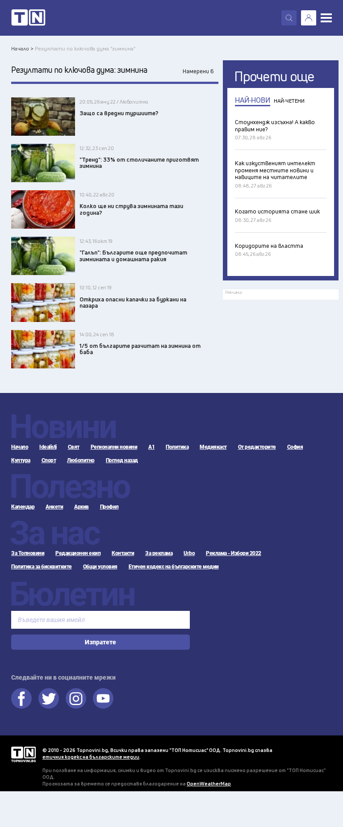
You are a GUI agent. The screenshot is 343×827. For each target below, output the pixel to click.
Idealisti (48, 447)
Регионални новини (114, 447)
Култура (20, 460)
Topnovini (23, 754)
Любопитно (81, 460)
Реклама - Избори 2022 (233, 553)
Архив (81, 507)
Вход (308, 17)
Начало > (22, 48)
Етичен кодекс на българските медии (174, 567)
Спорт (49, 460)
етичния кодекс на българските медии (90, 756)
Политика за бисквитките (41, 567)
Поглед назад (122, 460)
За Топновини (27, 553)
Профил (109, 507)
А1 (151, 447)
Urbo (189, 553)
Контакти (123, 553)
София (295, 447)
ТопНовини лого (28, 18)
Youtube (103, 698)
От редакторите (257, 447)
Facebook (21, 698)
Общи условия (100, 567)
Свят (73, 447)
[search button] (289, 17)
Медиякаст (213, 447)
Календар (22, 507)
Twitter (48, 698)
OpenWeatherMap (209, 783)
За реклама (158, 553)
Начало (19, 447)
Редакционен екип (77, 553)
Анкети (54, 507)
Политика (177, 447)
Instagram (76, 698)
